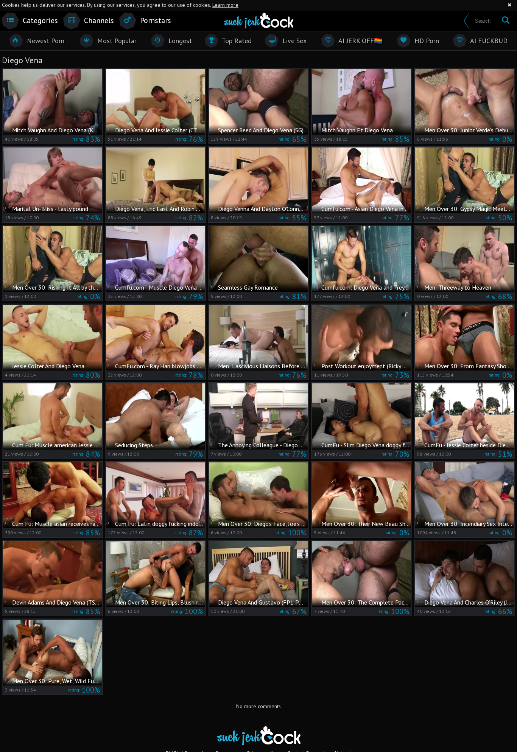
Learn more (225, 5)
